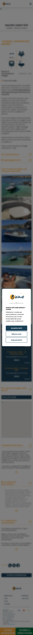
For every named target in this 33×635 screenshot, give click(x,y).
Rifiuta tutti (16, 334)
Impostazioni (16, 340)
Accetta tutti (16, 328)
